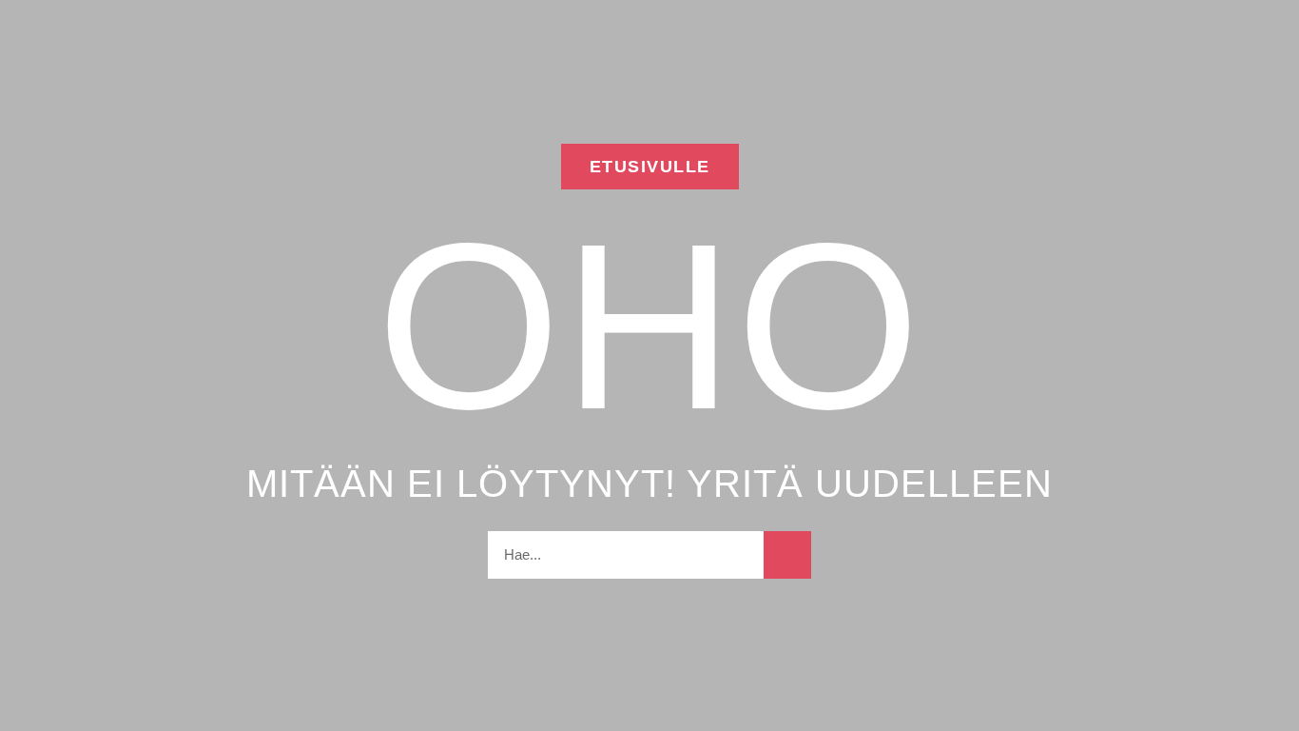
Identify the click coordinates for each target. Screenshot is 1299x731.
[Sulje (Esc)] (1278, 21)
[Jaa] (1236, 21)
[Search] (787, 555)
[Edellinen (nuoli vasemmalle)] (33, 365)
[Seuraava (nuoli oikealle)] (1265, 365)
